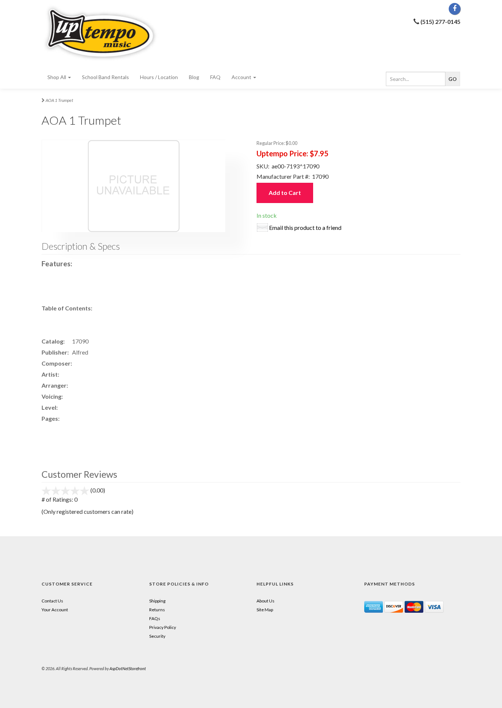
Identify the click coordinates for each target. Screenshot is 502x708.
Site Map (265, 609)
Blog (194, 77)
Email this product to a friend (305, 227)
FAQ (215, 77)
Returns (157, 609)
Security (157, 636)
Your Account (55, 609)
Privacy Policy (162, 627)
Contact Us (52, 601)
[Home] (108, 33)
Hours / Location (159, 77)
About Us (266, 601)
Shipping (157, 601)
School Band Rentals (105, 77)
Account (242, 77)
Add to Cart (285, 192)
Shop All (57, 77)
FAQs (154, 618)
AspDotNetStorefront (128, 668)
